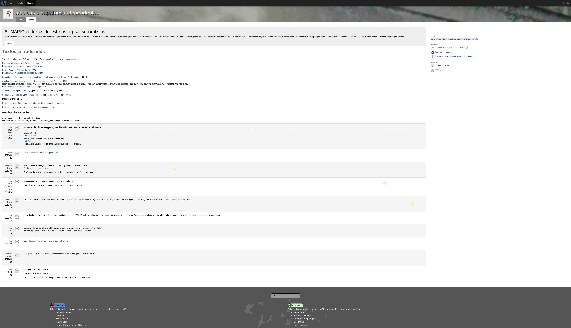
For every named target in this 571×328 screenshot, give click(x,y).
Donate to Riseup (64, 312)
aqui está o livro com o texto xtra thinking (50, 241)
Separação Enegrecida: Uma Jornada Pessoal (22, 95)
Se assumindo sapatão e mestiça (16, 91)
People (20, 3)
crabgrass (314, 309)
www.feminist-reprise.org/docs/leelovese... (26, 66)
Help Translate (300, 325)
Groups (30, 3)
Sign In (566, 3)
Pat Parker (28, 141)
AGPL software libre (329, 309)
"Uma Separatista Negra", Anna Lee (17, 59)
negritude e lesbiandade (467, 39)
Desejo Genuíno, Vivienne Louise (16, 70)
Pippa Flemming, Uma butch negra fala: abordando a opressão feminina (33, 103)
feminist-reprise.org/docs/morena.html (40, 168)
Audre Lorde (29, 138)
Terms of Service (78, 325)
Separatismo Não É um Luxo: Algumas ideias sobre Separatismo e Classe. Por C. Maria (40, 77)
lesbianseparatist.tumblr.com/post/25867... (42, 153)
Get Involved (300, 322)
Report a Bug (300, 312)
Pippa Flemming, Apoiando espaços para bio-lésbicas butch (28, 107)
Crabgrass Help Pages (304, 318)
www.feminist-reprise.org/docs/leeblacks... (64, 59)
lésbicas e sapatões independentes (57, 13)
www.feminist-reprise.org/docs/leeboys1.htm (27, 86)
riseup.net (71, 309)
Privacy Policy (62, 325)
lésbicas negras (449, 39)
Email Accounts (63, 318)
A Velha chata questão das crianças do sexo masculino (26, 81)
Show (9, 43)
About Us (60, 315)
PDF (87, 77)
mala (10, 127)
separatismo (436, 39)
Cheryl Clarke (30, 135)
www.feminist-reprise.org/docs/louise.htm (26, 73)
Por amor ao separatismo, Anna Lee (17, 63)
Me (11, 3)
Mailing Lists (61, 322)
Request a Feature (302, 315)
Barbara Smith (30, 133)
